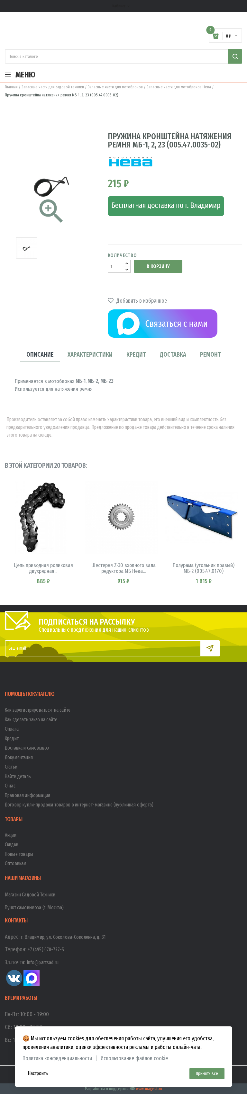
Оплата (12, 729)
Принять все (207, 1073)
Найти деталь (18, 776)
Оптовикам (15, 863)
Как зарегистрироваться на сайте (37, 710)
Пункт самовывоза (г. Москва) (34, 907)
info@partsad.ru (43, 962)
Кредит (136, 354)
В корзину (158, 266)
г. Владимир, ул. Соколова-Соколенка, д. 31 (63, 937)
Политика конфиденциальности (57, 1058)
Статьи (11, 767)
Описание (40, 354)
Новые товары (19, 854)
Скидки (11, 844)
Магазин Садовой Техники (30, 895)
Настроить (38, 1073)
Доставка (173, 354)
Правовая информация (27, 795)
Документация (19, 757)
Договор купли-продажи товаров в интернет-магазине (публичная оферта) (79, 805)
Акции (10, 835)
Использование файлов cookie (134, 1058)
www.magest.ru (149, 1088)
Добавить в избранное (141, 300)
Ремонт (210, 354)
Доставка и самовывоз (27, 748)
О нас (10, 786)
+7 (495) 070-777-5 (46, 950)
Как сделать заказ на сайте (31, 719)
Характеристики (90, 354)
